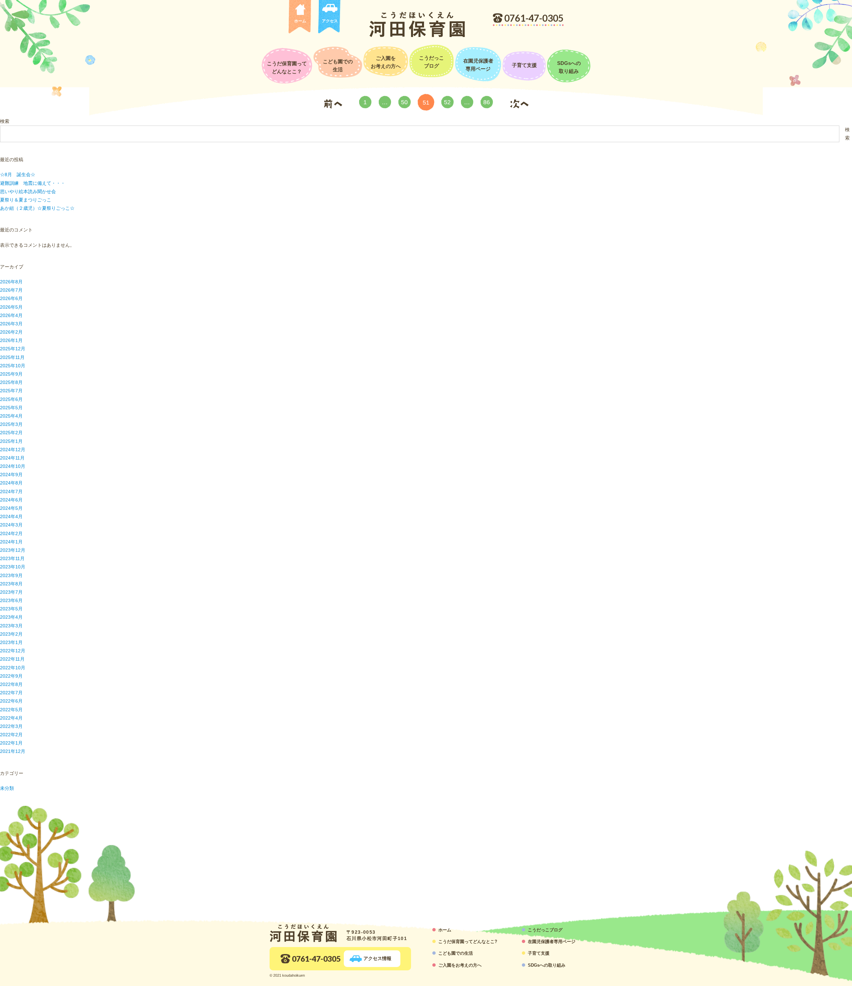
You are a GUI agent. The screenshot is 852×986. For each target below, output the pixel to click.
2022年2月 (11, 734)
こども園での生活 (338, 65)
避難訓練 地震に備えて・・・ (32, 183)
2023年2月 (11, 634)
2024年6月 (11, 499)
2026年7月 (11, 290)
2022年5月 (11, 709)
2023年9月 (11, 575)
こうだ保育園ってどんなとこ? (467, 941)
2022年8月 (11, 684)
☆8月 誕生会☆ (17, 174)
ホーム (300, 21)
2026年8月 (11, 281)
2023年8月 (11, 583)
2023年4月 (11, 617)
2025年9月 (11, 374)
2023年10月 (12, 566)
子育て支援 (524, 65)
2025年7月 (11, 390)
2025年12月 (12, 348)
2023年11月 (12, 558)
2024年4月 (11, 516)
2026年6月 (11, 298)
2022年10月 (12, 667)
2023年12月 (12, 550)
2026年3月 (11, 323)
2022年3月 (11, 726)
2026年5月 (11, 307)
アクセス (330, 21)
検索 (4, 121)
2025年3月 (11, 424)
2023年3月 (11, 625)
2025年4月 (11, 416)
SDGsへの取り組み (569, 67)
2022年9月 (11, 676)
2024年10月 (12, 466)
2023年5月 (11, 608)
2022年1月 (11, 743)
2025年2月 (11, 432)
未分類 (7, 788)
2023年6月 (11, 600)
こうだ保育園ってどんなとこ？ (287, 67)
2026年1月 (11, 340)
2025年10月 (12, 365)
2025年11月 (12, 357)
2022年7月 (11, 692)
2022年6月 (11, 701)
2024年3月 (11, 524)
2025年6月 (11, 399)
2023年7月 (11, 592)
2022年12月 (12, 650)
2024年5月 (11, 508)
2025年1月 (11, 441)
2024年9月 (11, 474)
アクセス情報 (377, 958)
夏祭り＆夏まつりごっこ (25, 199)
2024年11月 (12, 458)
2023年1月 (11, 642)
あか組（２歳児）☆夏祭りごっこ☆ (37, 208)
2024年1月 (11, 541)
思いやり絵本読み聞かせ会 (28, 191)
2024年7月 (11, 491)
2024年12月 (12, 449)
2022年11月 (12, 659)
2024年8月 (11, 483)
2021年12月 (12, 751)
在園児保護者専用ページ (478, 65)
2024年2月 (11, 533)
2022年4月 (11, 718)
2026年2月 (11, 332)
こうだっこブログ (431, 62)
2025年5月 (11, 407)
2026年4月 (11, 315)
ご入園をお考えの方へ (386, 62)
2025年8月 (11, 382)
